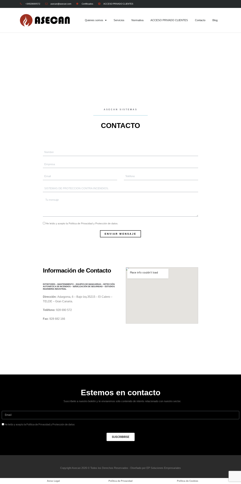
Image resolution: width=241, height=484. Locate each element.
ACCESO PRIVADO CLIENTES (169, 20)
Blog (215, 20)
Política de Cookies (187, 481)
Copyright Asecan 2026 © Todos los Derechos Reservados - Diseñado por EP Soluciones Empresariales (120, 467)
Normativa (137, 20)
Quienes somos (94, 20)
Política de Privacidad (120, 481)
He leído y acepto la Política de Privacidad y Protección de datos (40, 424)
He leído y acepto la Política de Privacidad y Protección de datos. (82, 223)
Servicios (119, 20)
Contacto (200, 20)
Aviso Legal (53, 481)
